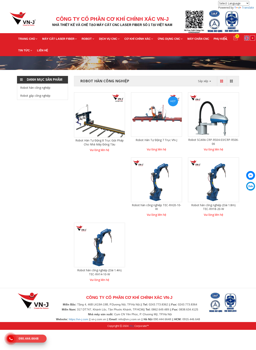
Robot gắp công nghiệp (35, 95)
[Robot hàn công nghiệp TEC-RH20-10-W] (156, 179)
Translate (248, 7)
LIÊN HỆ (42, 50)
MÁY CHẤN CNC (198, 38)
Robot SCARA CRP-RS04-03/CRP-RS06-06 (213, 142)
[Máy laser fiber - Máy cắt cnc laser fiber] (19, 20)
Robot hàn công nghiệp (35, 87)
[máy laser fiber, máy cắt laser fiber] (33, 300)
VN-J (131, 326)
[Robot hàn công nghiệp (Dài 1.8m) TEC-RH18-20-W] (213, 179)
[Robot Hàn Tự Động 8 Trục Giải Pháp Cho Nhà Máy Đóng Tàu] (99, 114)
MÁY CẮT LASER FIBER (58, 38)
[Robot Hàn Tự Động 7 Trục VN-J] (156, 114)
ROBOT (87, 38)
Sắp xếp (203, 81)
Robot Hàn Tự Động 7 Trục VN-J (156, 140)
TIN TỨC (24, 50)
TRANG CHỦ (26, 38)
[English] (246, 38)
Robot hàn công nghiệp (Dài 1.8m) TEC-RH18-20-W (213, 207)
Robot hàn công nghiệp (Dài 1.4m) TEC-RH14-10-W (99, 272)
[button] (42, 80)
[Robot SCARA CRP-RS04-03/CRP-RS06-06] (213, 114)
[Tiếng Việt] (252, 38)
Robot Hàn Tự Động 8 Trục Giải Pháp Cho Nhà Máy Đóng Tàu (99, 142)
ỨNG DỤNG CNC (169, 38)
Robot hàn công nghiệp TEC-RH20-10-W (156, 207)
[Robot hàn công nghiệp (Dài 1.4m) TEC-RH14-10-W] (99, 245)
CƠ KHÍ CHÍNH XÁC (137, 38)
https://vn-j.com (78, 319)
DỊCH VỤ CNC (108, 38)
